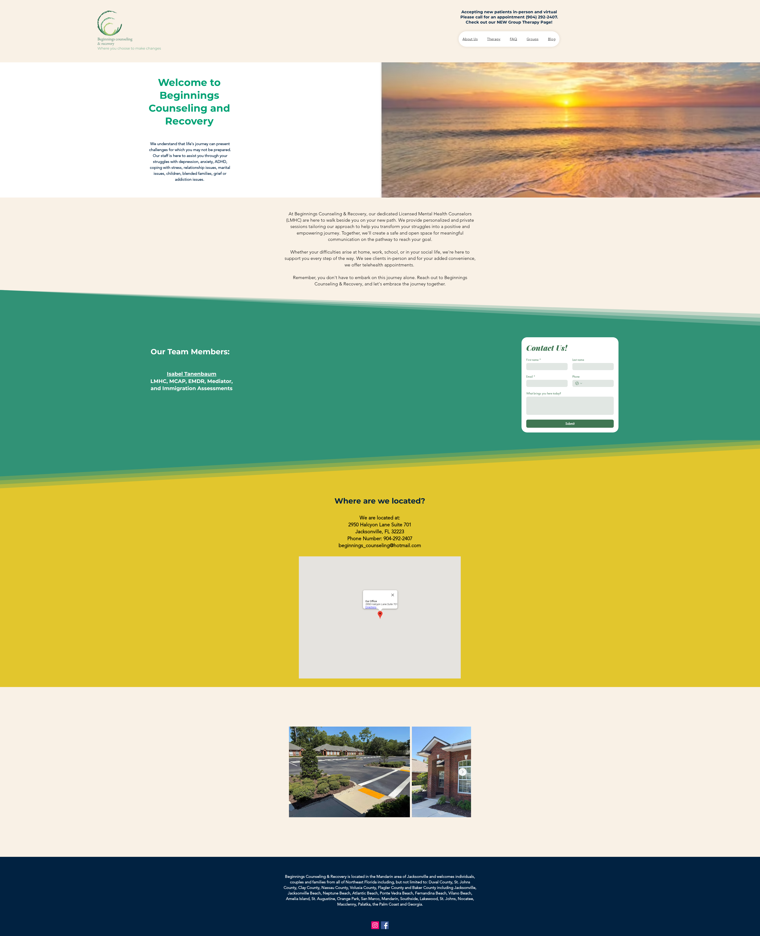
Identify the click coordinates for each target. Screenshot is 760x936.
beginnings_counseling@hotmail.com (380, 545)
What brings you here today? (543, 393)
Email (530, 376)
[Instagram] (375, 925)
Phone (576, 376)
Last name (578, 359)
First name (533, 359)
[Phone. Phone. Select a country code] (579, 383)
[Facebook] (385, 925)
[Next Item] (462, 772)
